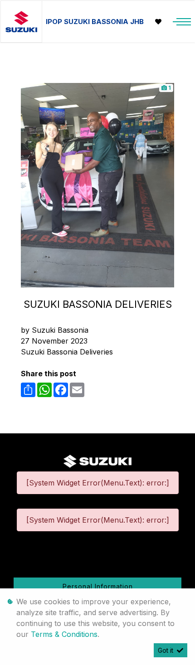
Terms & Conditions (64, 634)
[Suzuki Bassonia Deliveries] (97, 184)
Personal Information (98, 586)
